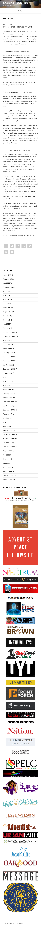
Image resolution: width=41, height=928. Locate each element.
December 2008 (9, 357)
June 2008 (6, 381)
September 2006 (9, 447)
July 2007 (6, 418)
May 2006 (6, 463)
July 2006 (6, 455)
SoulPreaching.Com (14, 121)
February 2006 (8, 475)
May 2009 (6, 340)
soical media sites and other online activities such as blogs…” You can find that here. (20, 196)
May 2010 (6, 324)
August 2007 (7, 414)
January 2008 (8, 398)
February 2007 (8, 430)
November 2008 (9, 361)
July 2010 (6, 316)
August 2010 (7, 312)
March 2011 (7, 308)
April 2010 (6, 328)
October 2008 (8, 365)
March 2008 (7, 389)
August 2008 (7, 373)
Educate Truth (11, 70)
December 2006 (9, 434)
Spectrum (6, 60)
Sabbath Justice (16, 3)
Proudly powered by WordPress (13, 923)
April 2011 (6, 304)
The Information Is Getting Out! (17, 27)
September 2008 (9, 369)
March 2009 (7, 349)
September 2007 (9, 410)
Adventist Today (19, 60)
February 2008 (8, 394)
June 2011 (6, 295)
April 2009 (7, 344)
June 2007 (6, 422)
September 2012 (9, 287)
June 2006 (6, 459)
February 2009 (8, 353)
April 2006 (7, 467)
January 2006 (8, 479)
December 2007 (9, 402)
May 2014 (6, 283)
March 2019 (7, 275)
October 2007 (8, 406)
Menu (21, 11)
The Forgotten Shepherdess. (20, 164)
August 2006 (7, 451)
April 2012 (6, 291)
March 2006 (7, 471)
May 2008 (6, 385)
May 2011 (6, 299)
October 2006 (8, 443)
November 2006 (9, 438)
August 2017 (7, 279)
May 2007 (6, 426)
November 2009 (9, 336)
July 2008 (6, 377)
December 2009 (9, 332)
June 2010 (6, 320)
